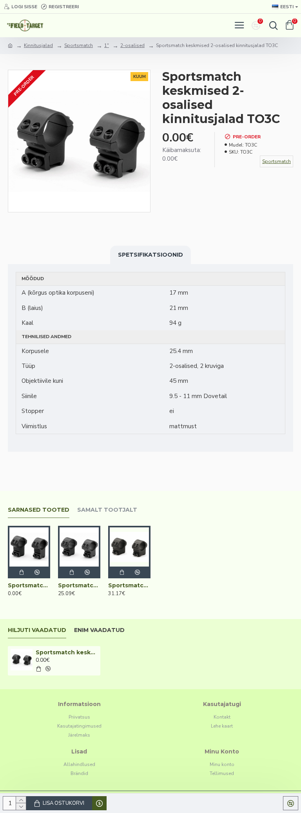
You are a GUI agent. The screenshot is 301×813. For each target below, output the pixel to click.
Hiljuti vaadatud (37, 630)
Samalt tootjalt (107, 510)
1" (106, 45)
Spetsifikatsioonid (150, 254)
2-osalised (132, 45)
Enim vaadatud (99, 630)
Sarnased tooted (38, 510)
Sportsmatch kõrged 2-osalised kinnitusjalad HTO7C (29, 585)
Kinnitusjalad (38, 45)
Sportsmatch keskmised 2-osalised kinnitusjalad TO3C (67, 652)
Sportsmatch (78, 45)
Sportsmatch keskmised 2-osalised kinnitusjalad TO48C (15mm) (129, 585)
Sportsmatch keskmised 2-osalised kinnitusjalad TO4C (79, 585)
